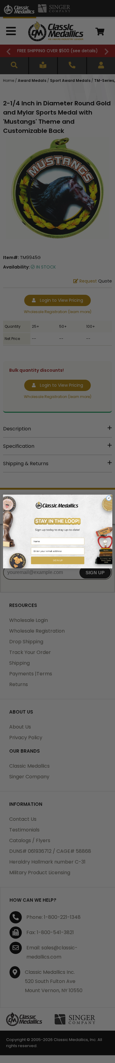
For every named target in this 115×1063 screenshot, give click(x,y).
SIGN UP (57, 560)
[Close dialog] (108, 498)
